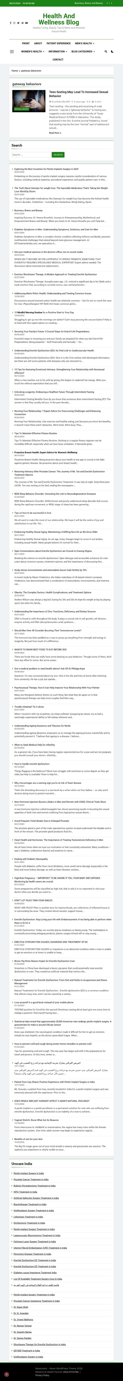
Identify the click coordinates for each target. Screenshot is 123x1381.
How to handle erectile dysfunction (31, 764)
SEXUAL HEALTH (21, 109)
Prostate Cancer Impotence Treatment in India (37, 1301)
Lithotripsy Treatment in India (28, 1217)
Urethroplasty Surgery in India (28, 1356)
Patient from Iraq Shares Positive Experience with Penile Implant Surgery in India (54, 1082)
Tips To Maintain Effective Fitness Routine (35, 433)
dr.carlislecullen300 (61, 101)
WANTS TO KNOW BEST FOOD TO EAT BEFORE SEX (40, 649)
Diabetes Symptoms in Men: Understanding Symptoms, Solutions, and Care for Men (75, 3)
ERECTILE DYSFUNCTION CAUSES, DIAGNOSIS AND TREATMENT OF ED (51, 942)
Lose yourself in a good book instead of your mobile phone (44, 1002)
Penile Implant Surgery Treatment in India (34, 1229)
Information (57, 51)
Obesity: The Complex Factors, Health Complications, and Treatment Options (52, 592)
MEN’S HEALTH (83, 43)
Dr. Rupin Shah (21, 1307)
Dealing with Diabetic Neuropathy (31, 859)
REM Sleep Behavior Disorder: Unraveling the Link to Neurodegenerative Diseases (55, 494)
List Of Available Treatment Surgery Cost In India (38, 1279)
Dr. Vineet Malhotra (23, 1319)
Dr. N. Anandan (21, 1313)
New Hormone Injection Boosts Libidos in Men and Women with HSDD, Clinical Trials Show (60, 802)
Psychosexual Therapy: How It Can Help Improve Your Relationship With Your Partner (56, 687)
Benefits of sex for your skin (28, 1139)
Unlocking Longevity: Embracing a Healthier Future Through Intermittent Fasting (54, 392)
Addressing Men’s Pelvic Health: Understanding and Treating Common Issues (52, 293)
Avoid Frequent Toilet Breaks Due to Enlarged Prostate (41, 821)
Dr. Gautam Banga (23, 1332)
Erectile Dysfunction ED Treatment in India (35, 1260)
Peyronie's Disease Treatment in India (32, 1254)
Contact (58, 59)
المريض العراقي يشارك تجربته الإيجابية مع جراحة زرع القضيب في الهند (47, 1063)
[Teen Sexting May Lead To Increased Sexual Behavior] (28, 101)
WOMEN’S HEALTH (31, 51)
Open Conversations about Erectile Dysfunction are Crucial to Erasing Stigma (53, 551)
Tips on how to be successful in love (32, 513)
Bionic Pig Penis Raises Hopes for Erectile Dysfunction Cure (44, 961)
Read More (54, 132)
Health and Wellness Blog (59, 19)
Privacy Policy (42, 1375)
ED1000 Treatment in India (27, 1350)
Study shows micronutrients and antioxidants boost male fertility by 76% (50, 570)
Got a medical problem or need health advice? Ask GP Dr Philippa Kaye (49, 668)
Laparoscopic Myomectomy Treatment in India (37, 1235)
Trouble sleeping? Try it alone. (29, 706)
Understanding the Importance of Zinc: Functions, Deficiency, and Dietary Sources (55, 611)
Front (26, 43)
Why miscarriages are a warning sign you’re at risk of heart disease (47, 783)
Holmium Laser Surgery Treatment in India (35, 1241)
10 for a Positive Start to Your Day (44, 312)
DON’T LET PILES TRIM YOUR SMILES (33, 900)
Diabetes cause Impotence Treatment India (35, 1272)
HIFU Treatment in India (25, 1192)
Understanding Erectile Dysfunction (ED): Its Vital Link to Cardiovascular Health (54, 350)
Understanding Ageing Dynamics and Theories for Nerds (42, 725)
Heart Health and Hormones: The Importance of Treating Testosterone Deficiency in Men (58, 840)
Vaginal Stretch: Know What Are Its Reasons (36, 1120)
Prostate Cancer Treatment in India (31, 1179)
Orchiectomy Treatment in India (29, 1223)
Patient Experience (59, 43)
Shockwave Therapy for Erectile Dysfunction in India (40, 1344)
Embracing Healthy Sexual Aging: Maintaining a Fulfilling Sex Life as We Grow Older (56, 532)
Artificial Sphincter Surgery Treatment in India (36, 1198)
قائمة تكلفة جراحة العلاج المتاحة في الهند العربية (36, 1285)
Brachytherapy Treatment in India (30, 1204)
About (38, 43)
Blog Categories (82, 51)
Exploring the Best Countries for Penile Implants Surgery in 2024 (46, 169)
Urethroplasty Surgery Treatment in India (34, 1210)
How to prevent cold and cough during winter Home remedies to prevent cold (52, 1044)
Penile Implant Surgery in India (29, 1173)
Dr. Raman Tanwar (23, 1325)
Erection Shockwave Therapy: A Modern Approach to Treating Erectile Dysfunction (55, 274)
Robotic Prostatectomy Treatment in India (35, 1185)
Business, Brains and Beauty (28, 210)
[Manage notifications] (6, 1374)
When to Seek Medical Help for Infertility (34, 745)
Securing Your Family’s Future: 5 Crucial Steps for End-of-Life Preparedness (51, 331)
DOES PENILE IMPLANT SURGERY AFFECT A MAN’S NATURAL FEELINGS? (51, 1101)
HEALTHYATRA (71, 1372)
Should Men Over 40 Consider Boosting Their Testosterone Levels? (47, 630)
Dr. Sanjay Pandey (22, 1338)
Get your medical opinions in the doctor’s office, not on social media (48, 252)
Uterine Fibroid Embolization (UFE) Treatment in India (40, 1248)
